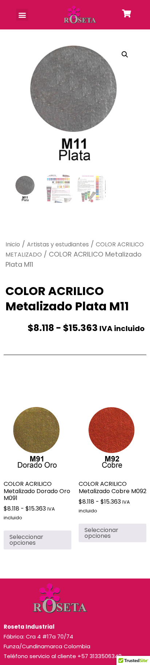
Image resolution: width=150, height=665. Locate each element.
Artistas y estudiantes (58, 244)
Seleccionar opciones (26, 540)
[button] (22, 15)
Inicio (12, 244)
